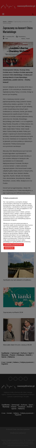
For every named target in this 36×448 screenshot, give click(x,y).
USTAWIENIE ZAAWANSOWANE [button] (13, 244)
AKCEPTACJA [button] (9, 248)
